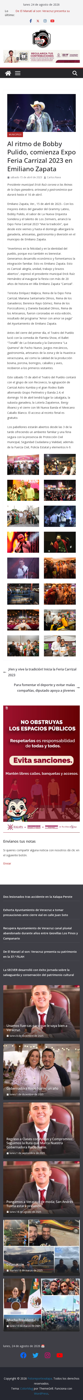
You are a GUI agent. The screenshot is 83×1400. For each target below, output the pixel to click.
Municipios (15, 134)
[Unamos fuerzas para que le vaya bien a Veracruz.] (41, 1011)
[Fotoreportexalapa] (8, 73)
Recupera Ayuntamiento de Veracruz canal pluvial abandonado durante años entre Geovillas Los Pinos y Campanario (40, 933)
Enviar (7, 863)
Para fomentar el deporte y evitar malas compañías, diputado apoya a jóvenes (44, 688)
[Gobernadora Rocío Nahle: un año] (41, 1070)
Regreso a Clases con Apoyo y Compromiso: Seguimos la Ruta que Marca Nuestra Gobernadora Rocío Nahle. (39, 1143)
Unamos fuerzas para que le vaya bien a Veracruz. (36, 1028)
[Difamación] (41, 1246)
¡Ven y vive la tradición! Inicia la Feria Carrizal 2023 (42, 672)
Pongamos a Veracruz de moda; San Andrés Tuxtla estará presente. (39, 1204)
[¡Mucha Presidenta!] (41, 1305)
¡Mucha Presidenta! (21, 1320)
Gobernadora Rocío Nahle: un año (32, 1088)
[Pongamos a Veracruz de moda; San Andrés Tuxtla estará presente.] (41, 1187)
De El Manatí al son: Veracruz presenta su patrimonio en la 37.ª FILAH (43, 13)
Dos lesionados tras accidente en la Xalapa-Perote (37, 897)
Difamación (15, 1264)
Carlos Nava (54, 177)
